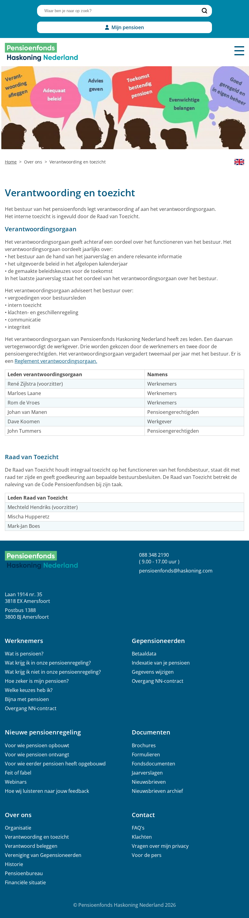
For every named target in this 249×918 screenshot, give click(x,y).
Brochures (144, 745)
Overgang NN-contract (30, 708)
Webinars (16, 782)
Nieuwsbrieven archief (157, 791)
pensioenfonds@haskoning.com (176, 570)
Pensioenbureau (24, 873)
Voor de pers (147, 855)
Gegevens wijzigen (153, 672)
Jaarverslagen (147, 772)
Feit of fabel (18, 772)
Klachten (142, 837)
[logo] (41, 52)
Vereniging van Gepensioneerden (43, 855)
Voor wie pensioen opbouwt (37, 745)
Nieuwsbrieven (149, 782)
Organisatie (18, 827)
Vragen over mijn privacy (160, 846)
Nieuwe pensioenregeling (43, 732)
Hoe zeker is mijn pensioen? (37, 681)
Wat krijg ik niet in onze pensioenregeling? (53, 672)
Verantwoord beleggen (31, 846)
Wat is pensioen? (24, 653)
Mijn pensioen (127, 27)
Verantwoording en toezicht (37, 837)
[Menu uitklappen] (239, 51)
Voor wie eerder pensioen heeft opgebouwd (55, 763)
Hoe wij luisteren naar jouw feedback (47, 791)
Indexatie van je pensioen (161, 662)
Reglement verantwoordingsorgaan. (56, 361)
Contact (143, 815)
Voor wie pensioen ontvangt (37, 754)
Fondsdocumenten (153, 763)
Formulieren (146, 754)
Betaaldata (144, 653)
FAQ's (138, 827)
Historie (14, 864)
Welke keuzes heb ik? (29, 690)
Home (11, 162)
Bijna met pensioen (27, 699)
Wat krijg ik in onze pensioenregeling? (48, 662)
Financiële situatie (25, 882)
